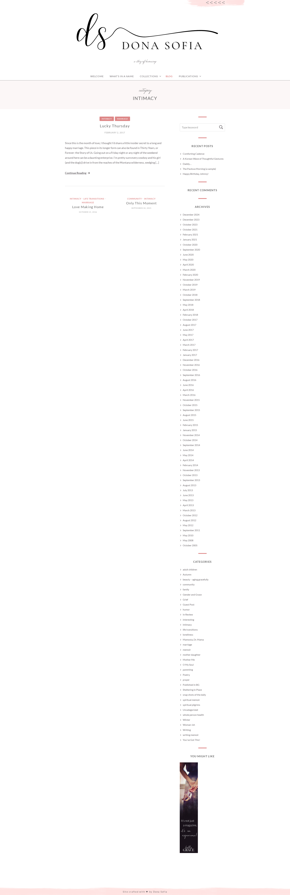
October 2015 (190, 405)
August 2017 (189, 324)
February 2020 (190, 274)
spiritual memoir (191, 699)
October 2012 (190, 515)
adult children (190, 569)
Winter (186, 719)
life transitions (94, 198)
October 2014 (190, 440)
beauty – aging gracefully (195, 579)
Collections (149, 76)
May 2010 (188, 535)
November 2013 (191, 470)
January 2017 (190, 354)
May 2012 (188, 525)
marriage (122, 119)
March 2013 (189, 510)
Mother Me (189, 659)
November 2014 (191, 435)
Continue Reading (75, 173)
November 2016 (191, 364)
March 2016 (189, 394)
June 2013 (188, 495)
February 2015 (190, 424)
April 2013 (188, 505)
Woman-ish (189, 724)
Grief (185, 599)
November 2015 (191, 399)
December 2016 (191, 359)
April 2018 (188, 309)
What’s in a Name (122, 76)
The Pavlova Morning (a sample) (199, 168)
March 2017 (189, 344)
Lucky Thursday (115, 126)
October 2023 (190, 224)
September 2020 (191, 249)
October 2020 (190, 244)
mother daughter (191, 654)
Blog (169, 76)
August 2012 (189, 520)
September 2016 (191, 374)
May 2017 (188, 334)
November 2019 (191, 279)
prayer (186, 679)
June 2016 (188, 384)
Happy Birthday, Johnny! (195, 173)
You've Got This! (191, 739)
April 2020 (188, 264)
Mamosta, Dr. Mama (193, 639)
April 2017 (188, 339)
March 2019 (189, 289)
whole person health (193, 714)
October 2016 (190, 369)
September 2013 (191, 480)
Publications (188, 76)
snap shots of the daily (194, 694)
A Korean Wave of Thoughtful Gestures (203, 158)
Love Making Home (88, 207)
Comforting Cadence (193, 153)
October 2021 (190, 229)
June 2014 (188, 450)
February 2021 (190, 234)
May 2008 (188, 540)
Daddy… (187, 163)
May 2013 (188, 500)
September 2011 (191, 530)
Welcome (97, 76)
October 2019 (190, 284)
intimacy (107, 119)
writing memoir (191, 734)
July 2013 (188, 490)
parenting (188, 669)
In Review (188, 614)
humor (186, 609)
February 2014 (190, 465)
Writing (187, 729)
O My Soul (188, 664)
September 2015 (191, 410)
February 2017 (190, 349)
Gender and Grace (192, 594)
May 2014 (188, 455)
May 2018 (188, 304)
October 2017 (190, 319)
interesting (188, 619)
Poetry (186, 674)
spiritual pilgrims (191, 704)
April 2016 (188, 389)
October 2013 (190, 475)
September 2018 (191, 299)
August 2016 (189, 379)
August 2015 (189, 415)
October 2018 (190, 294)
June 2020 (188, 254)
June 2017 (188, 329)
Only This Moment (141, 203)
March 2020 (189, 269)
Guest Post (188, 604)
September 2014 (191, 445)
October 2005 (190, 545)
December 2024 (191, 214)
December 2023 (191, 219)
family (186, 589)
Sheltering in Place (192, 689)
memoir (187, 649)
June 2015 (188, 420)
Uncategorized (190, 709)
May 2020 (188, 259)
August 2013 (189, 485)
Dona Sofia (160, 891)
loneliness (188, 634)
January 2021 (190, 239)
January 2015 (190, 430)
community (134, 198)
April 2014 (188, 460)
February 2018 (190, 314)
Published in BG (191, 684)
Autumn (187, 574)
